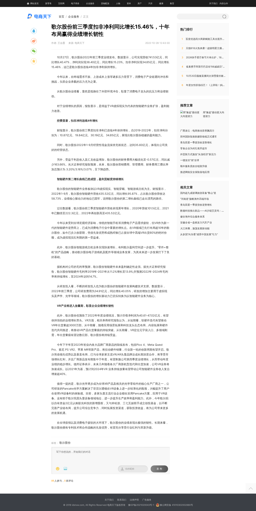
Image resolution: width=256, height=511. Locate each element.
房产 (140, 3)
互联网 (61, 3)
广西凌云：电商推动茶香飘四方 (197, 130)
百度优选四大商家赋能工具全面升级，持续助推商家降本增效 (216, 38)
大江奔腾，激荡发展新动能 (195, 228)
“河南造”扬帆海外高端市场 (194, 198)
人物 (118, 3)
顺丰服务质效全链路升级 (193, 166)
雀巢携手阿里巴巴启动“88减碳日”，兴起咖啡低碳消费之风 (215, 66)
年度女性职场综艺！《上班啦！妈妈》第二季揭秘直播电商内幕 (218, 85)
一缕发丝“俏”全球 (189, 160)
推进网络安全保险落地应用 (195, 172)
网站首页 (34, 3)
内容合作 (224, 3)
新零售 (48, 3)
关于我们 (213, 3)
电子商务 (75, 3)
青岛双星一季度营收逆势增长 (196, 142)
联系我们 (121, 499)
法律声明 (134, 499)
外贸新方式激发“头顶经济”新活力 (198, 154)
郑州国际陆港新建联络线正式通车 (198, 136)
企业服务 (90, 3)
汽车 (150, 3)
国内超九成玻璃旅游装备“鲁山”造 (198, 192)
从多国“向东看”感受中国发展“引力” (199, 234)
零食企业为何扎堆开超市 (193, 148)
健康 (161, 3)
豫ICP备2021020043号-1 (141, 505)
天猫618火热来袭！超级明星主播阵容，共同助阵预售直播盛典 (218, 48)
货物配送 (105, 3)
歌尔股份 (65, 442)
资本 (129, 3)
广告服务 (146, 499)
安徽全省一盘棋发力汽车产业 (196, 222)
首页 (61, 16)
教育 (172, 3)
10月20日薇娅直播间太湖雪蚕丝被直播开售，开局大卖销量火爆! (219, 75)
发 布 (159, 469)
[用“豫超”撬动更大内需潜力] (190, 114)
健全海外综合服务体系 (192, 216)
